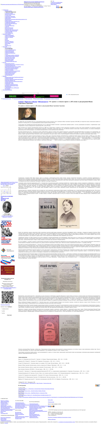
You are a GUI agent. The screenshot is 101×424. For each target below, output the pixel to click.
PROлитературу (43, 101)
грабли (3, 310)
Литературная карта (33, 416)
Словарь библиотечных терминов (12, 56)
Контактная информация (56, 3)
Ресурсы (4, 62)
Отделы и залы (8, 15)
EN (53, 1)
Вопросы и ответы (19, 413)
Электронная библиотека (10, 53)
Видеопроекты (8, 86)
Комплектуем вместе (9, 60)
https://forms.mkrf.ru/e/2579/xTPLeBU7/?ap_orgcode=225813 (8, 288)
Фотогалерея (7, 43)
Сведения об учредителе (10, 16)
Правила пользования (9, 51)
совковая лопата (5, 308)
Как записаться (8, 47)
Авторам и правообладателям (11, 30)
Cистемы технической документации (12, 70)
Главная (21, 101)
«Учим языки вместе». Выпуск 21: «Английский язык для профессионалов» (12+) (34, 395)
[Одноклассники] (60, 7)
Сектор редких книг (47, 383)
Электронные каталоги (9, 63)
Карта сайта (50, 399)
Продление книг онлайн (10, 57)
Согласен (6, 422)
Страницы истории (9, 13)
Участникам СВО (8, 31)
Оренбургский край (9, 78)
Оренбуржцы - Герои (9, 83)
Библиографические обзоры (10, 71)
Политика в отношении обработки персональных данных (59, 417)
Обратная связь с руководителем (11, 29)
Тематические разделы (9, 74)
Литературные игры (9, 82)
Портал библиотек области (34, 415)
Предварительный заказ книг (11, 61)
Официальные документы (10, 17)
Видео (6, 44)
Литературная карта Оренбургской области (13, 81)
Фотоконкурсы (8, 45)
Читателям (5, 46)
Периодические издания (10, 73)
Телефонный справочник (10, 22)
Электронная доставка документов (12, 55)
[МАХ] (56, 7)
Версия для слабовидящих (57, 2)
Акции (6, 38)
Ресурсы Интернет (9, 75)
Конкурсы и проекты (9, 42)
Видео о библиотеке (9, 27)
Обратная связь (51, 401)
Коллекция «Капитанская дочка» (11, 85)
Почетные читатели (9, 28)
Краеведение (31, 413)
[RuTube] (61, 7)
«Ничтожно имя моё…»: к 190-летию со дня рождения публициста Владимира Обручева (36, 388)
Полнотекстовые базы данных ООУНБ (13, 66)
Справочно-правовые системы (11, 68)
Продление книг (29, 98)
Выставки (7, 40)
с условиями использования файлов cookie (66, 421)
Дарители (7, 26)
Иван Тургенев (40, 383)
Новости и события (7, 34)
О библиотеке (5, 9)
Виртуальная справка (9, 59)
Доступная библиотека (9, 25)
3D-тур (57, 5)
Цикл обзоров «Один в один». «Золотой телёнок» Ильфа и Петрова (31, 390)
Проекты (4, 76)
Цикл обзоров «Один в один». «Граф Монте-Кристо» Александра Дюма (32, 392)
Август (4, 185)
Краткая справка (8, 10)
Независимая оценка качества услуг (12, 21)
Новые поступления (9, 69)
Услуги (6, 54)
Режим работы (54, 4)
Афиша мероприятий (9, 35)
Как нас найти (8, 24)
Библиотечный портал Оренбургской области (33, 7)
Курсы (6, 39)
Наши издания (32, 412)
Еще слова (9, 315)
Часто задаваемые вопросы (10, 49)
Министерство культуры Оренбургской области (34, 1)
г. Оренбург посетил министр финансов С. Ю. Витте (7, 216)
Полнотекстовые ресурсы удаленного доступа (14, 64)
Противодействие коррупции (11, 23)
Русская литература (25, 383)
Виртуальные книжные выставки (12, 67)
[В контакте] (58, 7)
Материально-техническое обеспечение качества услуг (16, 19)
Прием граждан (8, 20)
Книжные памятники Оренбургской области (14, 79)
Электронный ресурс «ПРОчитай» (12, 87)
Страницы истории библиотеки (11, 84)
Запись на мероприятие (9, 36)
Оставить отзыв (18, 418)
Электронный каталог (9, 50)
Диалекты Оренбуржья (5, 304)
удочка (3, 313)
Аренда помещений (9, 33)
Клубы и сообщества (9, 41)
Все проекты (7, 88)
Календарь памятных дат (10, 80)
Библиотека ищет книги (10, 58)
